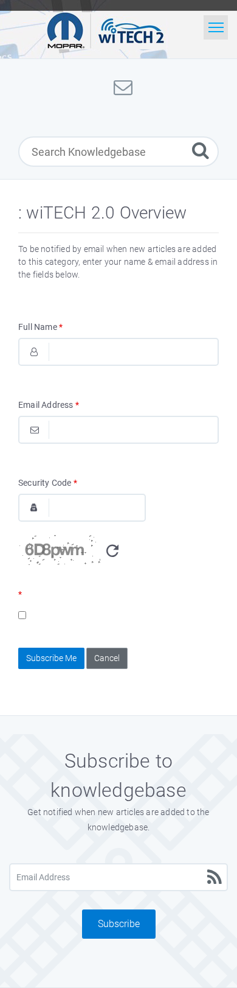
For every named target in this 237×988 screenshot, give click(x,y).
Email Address (48, 405)
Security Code (47, 483)
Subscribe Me (51, 658)
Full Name (40, 327)
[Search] (200, 150)
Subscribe (119, 924)
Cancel (107, 658)
